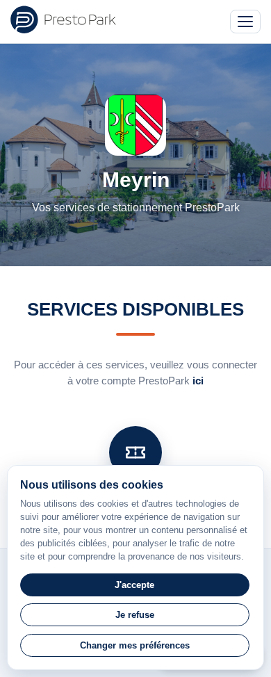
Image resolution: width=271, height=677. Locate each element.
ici (198, 380)
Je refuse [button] (134, 615)
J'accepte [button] (134, 585)
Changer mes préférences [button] (135, 645)
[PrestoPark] (63, 19)
